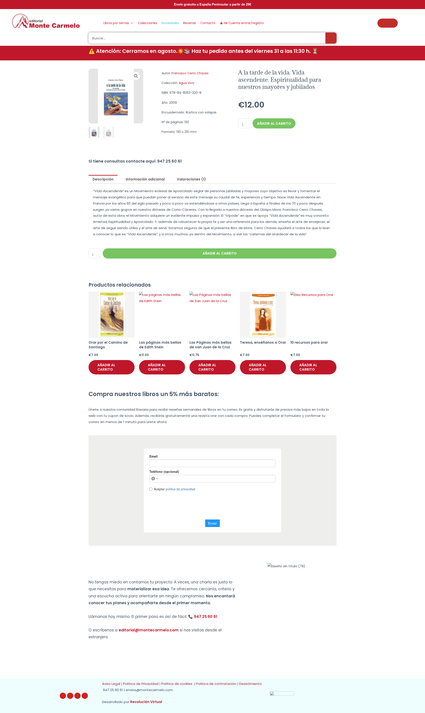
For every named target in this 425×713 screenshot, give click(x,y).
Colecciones (147, 23)
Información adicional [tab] (145, 179)
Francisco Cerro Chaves (190, 73)
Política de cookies (177, 683)
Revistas (189, 23)
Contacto (207, 23)
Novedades (170, 23)
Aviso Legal (111, 683)
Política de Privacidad (140, 683)
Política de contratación (216, 683)
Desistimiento (251, 683)
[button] (136, 76)
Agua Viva (186, 83)
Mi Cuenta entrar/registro (244, 23)
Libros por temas (116, 23)
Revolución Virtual (146, 702)
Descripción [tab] (103, 179)
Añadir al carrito (274, 123)
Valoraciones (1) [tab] (191, 179)
